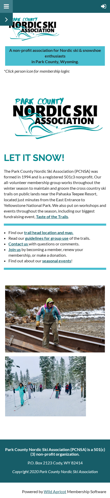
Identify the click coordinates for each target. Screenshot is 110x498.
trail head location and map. (48, 232)
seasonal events (56, 260)
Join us (14, 249)
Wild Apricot (55, 491)
